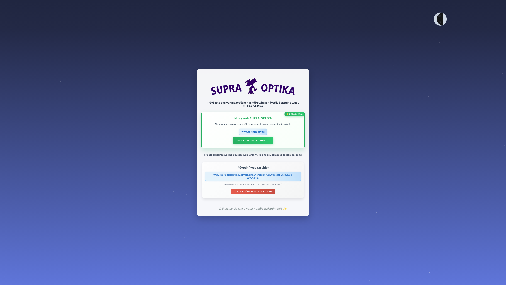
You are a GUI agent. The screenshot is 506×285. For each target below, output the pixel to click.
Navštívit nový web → (253, 140)
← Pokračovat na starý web (253, 191)
